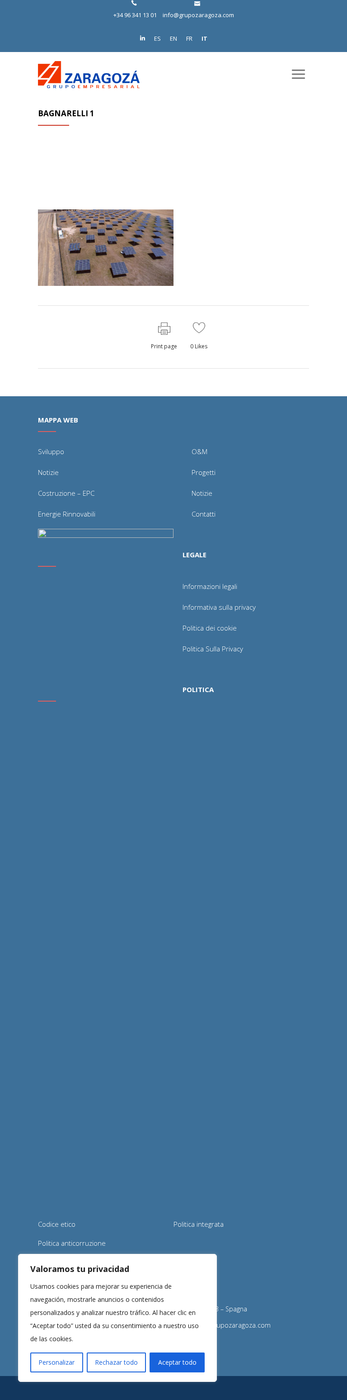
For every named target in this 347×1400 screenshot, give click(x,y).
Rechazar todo (116, 1362)
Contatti (204, 513)
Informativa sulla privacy (219, 607)
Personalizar (56, 1362)
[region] (117, 1318)
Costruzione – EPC (66, 493)
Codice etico (56, 1224)
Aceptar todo (177, 1362)
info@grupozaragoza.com (198, 15)
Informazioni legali (210, 586)
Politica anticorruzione (72, 1243)
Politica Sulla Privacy (213, 648)
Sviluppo (51, 451)
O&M (199, 451)
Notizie (48, 472)
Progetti (204, 472)
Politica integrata (199, 1224)
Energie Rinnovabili (66, 513)
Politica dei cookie (210, 627)
